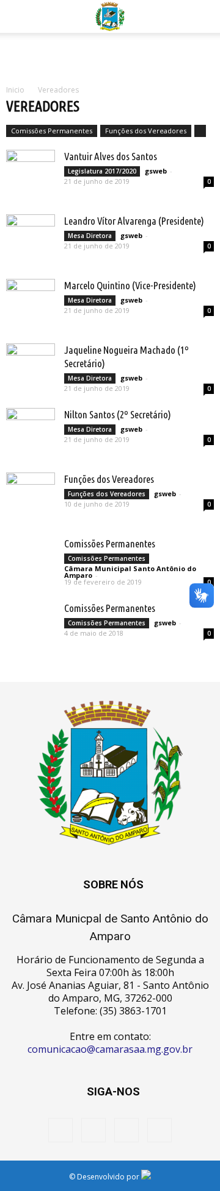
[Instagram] (93, 1130)
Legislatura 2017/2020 (102, 171)
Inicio (15, 90)
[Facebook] (60, 1130)
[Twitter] (126, 1130)
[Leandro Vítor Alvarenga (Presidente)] (30, 240)
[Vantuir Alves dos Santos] (30, 176)
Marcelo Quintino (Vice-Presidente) (130, 285)
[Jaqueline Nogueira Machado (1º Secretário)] (30, 369)
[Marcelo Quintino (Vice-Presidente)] (30, 305)
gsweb (156, 170)
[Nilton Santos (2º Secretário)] (30, 434)
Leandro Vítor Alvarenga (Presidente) (134, 221)
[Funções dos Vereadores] (30, 497)
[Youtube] (159, 1130)
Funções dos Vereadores (145, 130)
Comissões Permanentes (51, 130)
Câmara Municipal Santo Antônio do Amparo (130, 572)
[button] (203, 16)
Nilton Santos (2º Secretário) (117, 414)
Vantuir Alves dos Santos (110, 156)
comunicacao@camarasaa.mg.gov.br (110, 1049)
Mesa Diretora (90, 235)
